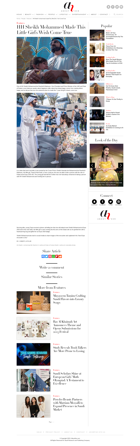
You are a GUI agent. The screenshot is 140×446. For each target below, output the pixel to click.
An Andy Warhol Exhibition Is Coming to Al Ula (114, 127)
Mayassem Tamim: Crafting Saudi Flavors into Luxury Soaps (69, 299)
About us (68, 432)
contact (104, 14)
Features (29, 18)
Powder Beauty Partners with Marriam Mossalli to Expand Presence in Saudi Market (68, 404)
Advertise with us (97, 432)
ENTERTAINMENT (79, 14)
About (94, 14)
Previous (92, 165)
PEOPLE (51, 14)
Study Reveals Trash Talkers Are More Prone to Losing (69, 349)
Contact (81, 432)
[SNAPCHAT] (94, 201)
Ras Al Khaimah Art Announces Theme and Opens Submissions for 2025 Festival (67, 326)
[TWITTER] (110, 201)
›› (53, 422)
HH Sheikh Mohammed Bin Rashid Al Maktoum (31, 245)
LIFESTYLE (64, 14)
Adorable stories (70, 245)
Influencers (109, 84)
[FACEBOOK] (102, 201)
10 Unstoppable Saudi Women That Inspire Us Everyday (113, 74)
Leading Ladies (110, 57)
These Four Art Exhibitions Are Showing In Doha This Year (114, 48)
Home (19, 14)
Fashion (40, 14)
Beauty (28, 14)
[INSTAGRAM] (118, 201)
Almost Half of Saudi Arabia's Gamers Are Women (113, 114)
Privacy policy (53, 432)
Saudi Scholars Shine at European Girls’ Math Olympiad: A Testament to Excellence (68, 378)
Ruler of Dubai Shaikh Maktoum (55, 245)
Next (120, 165)
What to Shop (110, 97)
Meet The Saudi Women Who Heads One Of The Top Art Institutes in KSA (114, 61)
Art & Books (109, 44)
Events (108, 124)
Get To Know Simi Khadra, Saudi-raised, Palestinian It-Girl (113, 88)
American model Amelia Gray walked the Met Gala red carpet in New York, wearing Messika (106, 184)
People (23, 18)
